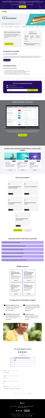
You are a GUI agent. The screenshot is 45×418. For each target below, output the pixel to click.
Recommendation (32, 26)
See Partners (26, 41)
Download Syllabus (7, 60)
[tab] (22, 242)
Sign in (41, 11)
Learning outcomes (17, 26)
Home (3, 23)
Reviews (42, 26)
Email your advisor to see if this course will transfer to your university (33, 44)
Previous (16, 393)
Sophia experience (25, 26)
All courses (6, 23)
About (3, 26)
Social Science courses (11, 23)
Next (29, 393)
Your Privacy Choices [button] (28, 415)
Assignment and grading (9, 26)
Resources (37, 26)
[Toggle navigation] (42, 11)
